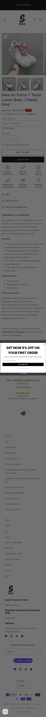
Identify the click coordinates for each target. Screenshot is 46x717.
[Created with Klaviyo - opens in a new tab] (23, 373)
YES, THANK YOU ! (23, 364)
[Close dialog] (44, 344)
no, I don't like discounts (23, 368)
